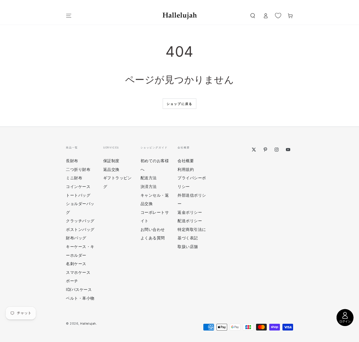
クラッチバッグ (80, 220)
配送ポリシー (190, 220)
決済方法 (149, 186)
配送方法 (149, 177)
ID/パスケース (79, 289)
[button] (252, 15)
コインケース (78, 186)
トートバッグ (78, 195)
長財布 (72, 160)
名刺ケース (76, 263)
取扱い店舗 (188, 246)
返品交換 (111, 169)
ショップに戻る (179, 104)
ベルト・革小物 (80, 298)
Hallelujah (88, 323)
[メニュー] (68, 15)
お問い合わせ (153, 229)
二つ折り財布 (78, 169)
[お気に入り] (278, 15)
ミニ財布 (74, 177)
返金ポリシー (190, 212)
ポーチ (72, 280)
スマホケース (78, 272)
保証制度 (111, 160)
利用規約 (186, 169)
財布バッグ (76, 237)
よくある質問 (153, 237)
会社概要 (186, 160)
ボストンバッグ (80, 229)
